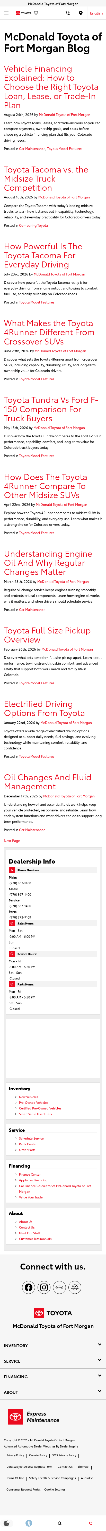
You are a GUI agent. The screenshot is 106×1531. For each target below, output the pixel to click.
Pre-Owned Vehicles (33, 1102)
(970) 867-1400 (20, 883)
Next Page (12, 840)
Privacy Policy (15, 1455)
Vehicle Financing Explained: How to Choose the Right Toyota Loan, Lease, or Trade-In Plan (51, 86)
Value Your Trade (31, 1197)
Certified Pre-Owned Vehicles (40, 1108)
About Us (25, 1221)
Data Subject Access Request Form (29, 1466)
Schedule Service (31, 1138)
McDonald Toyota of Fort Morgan (64, 114)
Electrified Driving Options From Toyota (44, 707)
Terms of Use (15, 1478)
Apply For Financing (33, 1180)
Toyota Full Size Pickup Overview (47, 634)
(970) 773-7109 (20, 917)
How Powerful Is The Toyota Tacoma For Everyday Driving (43, 255)
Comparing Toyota (33, 225)
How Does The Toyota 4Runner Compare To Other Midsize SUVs (45, 485)
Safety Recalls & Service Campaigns (52, 1478)
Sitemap (83, 1466)
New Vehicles (28, 1096)
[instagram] (44, 1287)
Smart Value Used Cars (35, 1114)
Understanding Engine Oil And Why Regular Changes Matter (48, 562)
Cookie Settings (54, 1489)
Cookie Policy (38, 1455)
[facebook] (28, 1287)
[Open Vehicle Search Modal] (59, 1523)
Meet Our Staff (29, 1233)
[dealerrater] (74, 1287)
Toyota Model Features (64, 148)
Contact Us (27, 1227)
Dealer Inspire (69, 1446)
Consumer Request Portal (23, 1489)
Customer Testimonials (35, 1238)
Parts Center (28, 1144)
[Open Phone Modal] (67, 12)
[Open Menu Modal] (6, 12)
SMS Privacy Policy (64, 1455)
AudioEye (87, 1478)
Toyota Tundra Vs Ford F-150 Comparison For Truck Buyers (51, 408)
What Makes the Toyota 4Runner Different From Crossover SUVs (49, 331)
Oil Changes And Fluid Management (48, 781)
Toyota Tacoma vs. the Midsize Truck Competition (46, 178)
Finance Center (29, 1174)
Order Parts (27, 1149)
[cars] (59, 1287)
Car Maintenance (32, 148)
